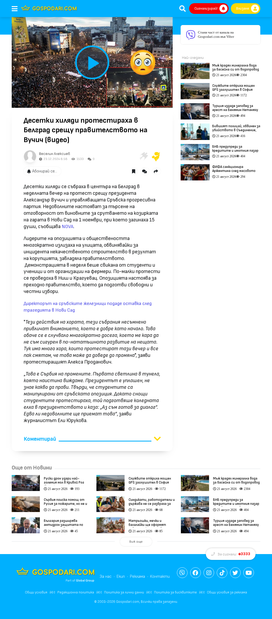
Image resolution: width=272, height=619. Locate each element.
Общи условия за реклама (227, 592)
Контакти (160, 576)
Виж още (136, 542)
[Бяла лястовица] (143, 156)
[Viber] (182, 572)
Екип (121, 576)
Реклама (137, 576)
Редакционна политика (75, 592)
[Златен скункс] (156, 156)
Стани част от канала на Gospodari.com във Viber (216, 34)
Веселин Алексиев (54, 153)
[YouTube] (248, 572)
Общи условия (36, 592)
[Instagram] (208, 572)
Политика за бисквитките (175, 592)
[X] (235, 572)
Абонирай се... (44, 171)
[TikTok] (222, 572)
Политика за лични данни (124, 592)
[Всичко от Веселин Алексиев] (30, 156)
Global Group (85, 581)
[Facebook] (195, 572)
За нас (106, 576)
